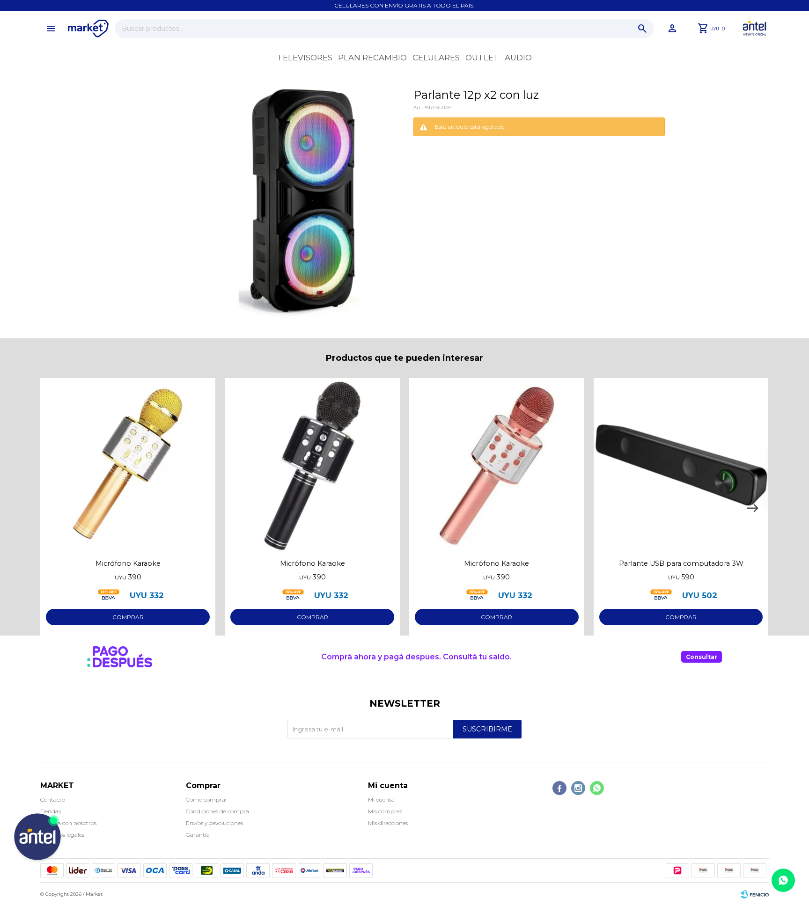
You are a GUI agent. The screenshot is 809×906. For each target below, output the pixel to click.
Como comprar (207, 799)
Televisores (304, 57)
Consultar (701, 656)
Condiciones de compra (217, 811)
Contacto (52, 799)
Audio (518, 57)
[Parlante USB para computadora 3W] (681, 465)
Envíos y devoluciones (214, 822)
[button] (642, 28)
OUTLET (482, 57)
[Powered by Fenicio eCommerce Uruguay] (755, 894)
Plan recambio (372, 57)
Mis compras (385, 811)
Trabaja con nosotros (68, 822)
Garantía (198, 834)
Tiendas (50, 811)
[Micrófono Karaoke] (127, 465)
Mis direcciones (388, 822)
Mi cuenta (381, 799)
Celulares (436, 57)
